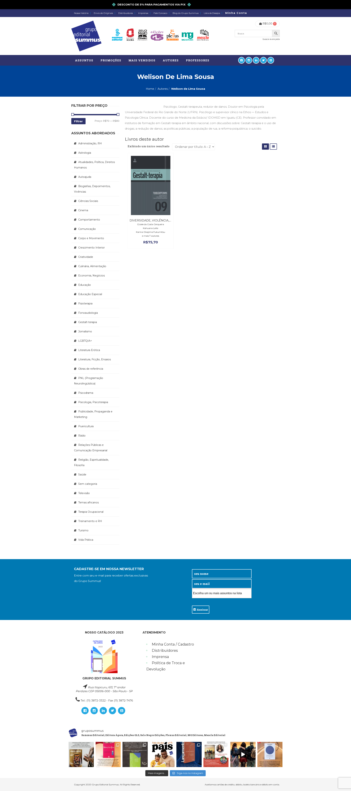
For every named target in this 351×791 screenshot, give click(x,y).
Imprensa (143, 13)
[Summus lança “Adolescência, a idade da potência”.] (243, 754)
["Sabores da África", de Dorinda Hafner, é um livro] (108, 754)
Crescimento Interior (91, 247)
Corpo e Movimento (91, 238)
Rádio (82, 435)
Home (150, 88)
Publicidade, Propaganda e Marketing (93, 414)
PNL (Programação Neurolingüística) (88, 380)
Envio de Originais (103, 13)
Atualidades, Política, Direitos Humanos (94, 164)
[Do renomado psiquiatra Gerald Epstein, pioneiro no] (270, 754)
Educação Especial (90, 294)
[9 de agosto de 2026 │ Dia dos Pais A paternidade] (162, 754)
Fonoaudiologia (88, 312)
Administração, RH (90, 143)
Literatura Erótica (89, 350)
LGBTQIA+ (85, 340)
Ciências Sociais (88, 201)
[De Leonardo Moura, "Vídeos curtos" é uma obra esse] (81, 754)
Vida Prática (85, 539)
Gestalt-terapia (87, 322)
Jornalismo (85, 331)
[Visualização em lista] (273, 146)
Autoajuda (84, 177)
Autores (163, 88)
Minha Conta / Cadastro (173, 644)
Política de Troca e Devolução (165, 666)
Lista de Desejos (212, 13)
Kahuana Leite (150, 228)
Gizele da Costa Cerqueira (150, 224)
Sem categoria (87, 483)
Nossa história (81, 13)
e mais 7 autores (150, 235)
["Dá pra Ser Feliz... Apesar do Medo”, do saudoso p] (135, 754)
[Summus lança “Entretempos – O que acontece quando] (189, 754)
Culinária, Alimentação (92, 266)
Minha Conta (236, 13)
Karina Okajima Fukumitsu (150, 232)
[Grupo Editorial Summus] (86, 36)
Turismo (83, 530)
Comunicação (87, 229)
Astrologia (84, 152)
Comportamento (89, 219)
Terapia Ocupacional (90, 511)
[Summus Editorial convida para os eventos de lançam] (216, 754)
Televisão (84, 493)
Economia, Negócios (91, 275)
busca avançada (271, 39)
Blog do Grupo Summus (186, 13)
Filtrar (78, 121)
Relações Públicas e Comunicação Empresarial (90, 447)
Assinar (202, 609)
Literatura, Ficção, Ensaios (94, 359)
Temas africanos (88, 502)
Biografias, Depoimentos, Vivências (92, 189)
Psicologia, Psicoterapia (93, 402)
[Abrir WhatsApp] (341, 781)
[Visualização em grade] (265, 146)
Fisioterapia (85, 303)
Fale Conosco (160, 13)
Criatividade (85, 257)
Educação (84, 285)
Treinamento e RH (90, 521)
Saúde (82, 474)
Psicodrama (85, 392)
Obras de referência (90, 368)
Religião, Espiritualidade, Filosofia (91, 462)
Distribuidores (125, 13)
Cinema (83, 210)
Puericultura (86, 426)
